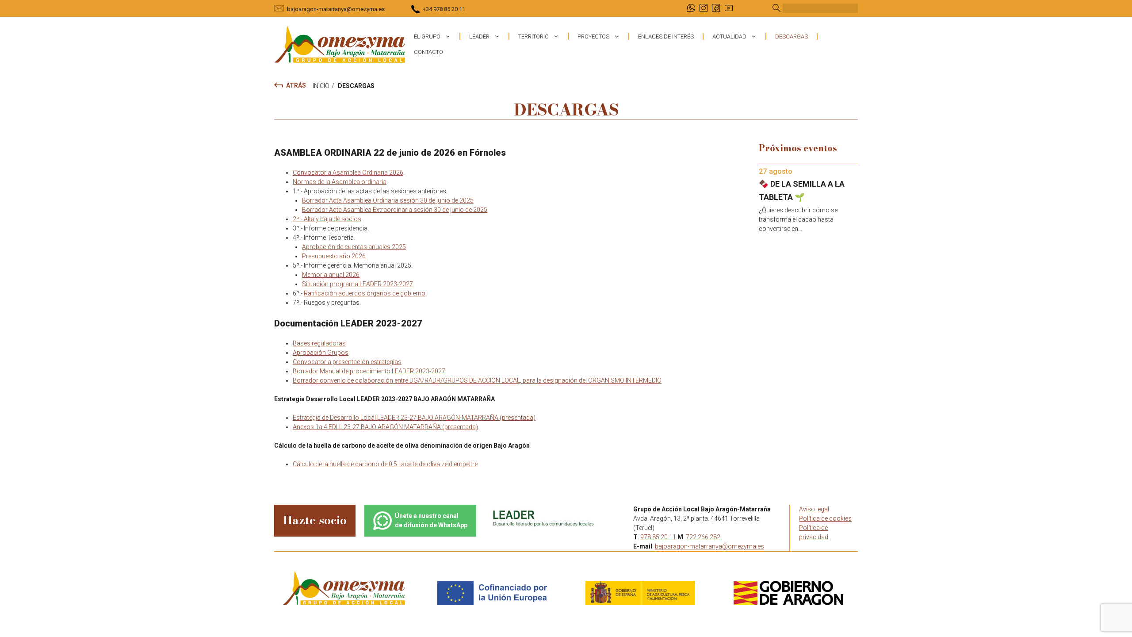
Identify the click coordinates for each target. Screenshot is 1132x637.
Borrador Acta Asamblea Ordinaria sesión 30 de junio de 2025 (388, 200)
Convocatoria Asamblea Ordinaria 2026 (348, 172)
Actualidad (729, 36)
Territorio (533, 36)
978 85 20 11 (658, 537)
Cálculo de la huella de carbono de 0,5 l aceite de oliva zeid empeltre (385, 464)
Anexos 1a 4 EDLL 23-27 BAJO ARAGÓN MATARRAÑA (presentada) (385, 426)
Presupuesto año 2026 (334, 256)
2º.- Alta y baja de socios (327, 219)
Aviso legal (814, 509)
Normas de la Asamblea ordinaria (339, 181)
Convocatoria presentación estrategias (347, 361)
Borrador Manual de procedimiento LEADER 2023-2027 (369, 371)
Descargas (791, 36)
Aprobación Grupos (320, 352)
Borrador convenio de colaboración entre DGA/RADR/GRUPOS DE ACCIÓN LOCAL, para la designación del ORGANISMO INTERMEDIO (477, 380)
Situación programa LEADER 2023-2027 (357, 284)
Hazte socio (315, 520)
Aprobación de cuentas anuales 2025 (354, 246)
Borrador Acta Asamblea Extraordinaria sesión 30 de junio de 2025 (394, 209)
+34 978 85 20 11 (444, 9)
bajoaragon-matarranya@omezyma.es (336, 9)
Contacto (428, 52)
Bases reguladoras (319, 343)
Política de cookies (825, 518)
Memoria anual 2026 (330, 274)
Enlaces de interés (666, 36)
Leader (479, 36)
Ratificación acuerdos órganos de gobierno (364, 293)
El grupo (427, 36)
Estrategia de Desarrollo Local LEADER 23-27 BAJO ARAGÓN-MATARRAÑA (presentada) (414, 417)
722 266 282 (703, 537)
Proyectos (593, 36)
